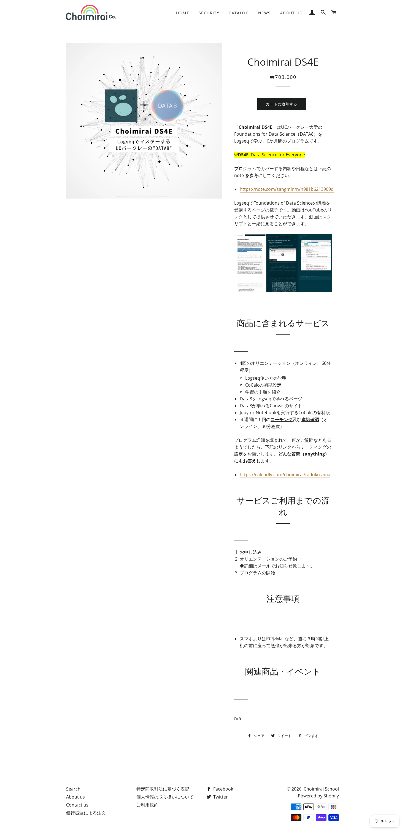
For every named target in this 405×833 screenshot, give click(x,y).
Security (209, 12)
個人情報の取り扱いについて (165, 797)
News (264, 12)
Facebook (222, 789)
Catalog (239, 12)
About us (291, 12)
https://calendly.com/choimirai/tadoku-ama (285, 475)
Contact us (77, 805)
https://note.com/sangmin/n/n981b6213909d (287, 189)
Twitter (220, 797)
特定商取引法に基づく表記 (162, 789)
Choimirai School (321, 789)
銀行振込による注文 (86, 813)
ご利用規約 (147, 805)
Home (182, 12)
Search (73, 789)
